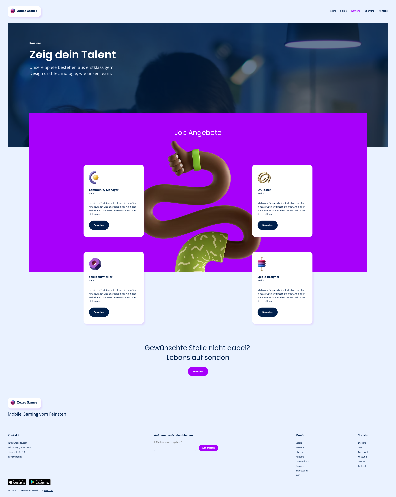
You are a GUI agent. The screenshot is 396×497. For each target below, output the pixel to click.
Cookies (300, 465)
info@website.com (17, 442)
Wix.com (48, 490)
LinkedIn (362, 465)
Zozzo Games (27, 11)
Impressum (302, 470)
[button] (343, 10)
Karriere (300, 447)
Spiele (299, 442)
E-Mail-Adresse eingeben (168, 441)
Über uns (300, 452)
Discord (362, 442)
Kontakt (300, 456)
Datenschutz (302, 461)
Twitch (361, 447)
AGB (298, 475)
